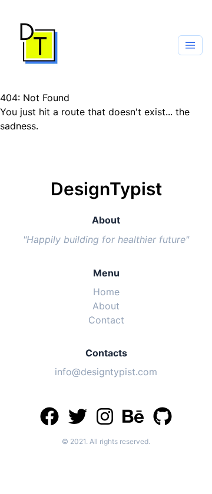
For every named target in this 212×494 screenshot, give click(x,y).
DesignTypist (106, 189)
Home (106, 292)
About (106, 306)
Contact (106, 320)
